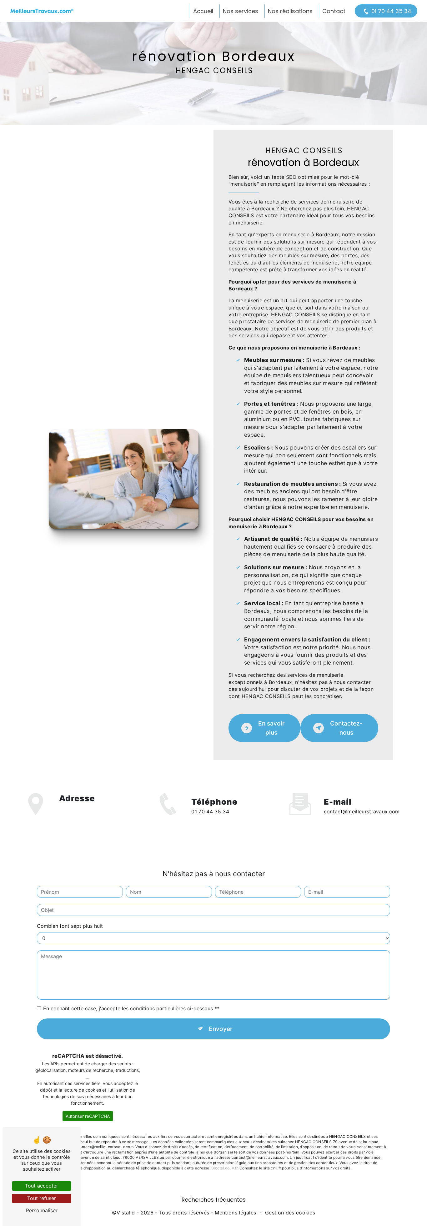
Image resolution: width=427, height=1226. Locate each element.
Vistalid (126, 1212)
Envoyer (220, 1029)
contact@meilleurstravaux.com (362, 811)
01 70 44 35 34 (391, 11)
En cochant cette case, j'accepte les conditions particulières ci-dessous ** (131, 1008)
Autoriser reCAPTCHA (88, 1116)
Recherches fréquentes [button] (214, 1199)
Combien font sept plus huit (70, 926)
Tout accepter (41, 1186)
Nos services (240, 11)
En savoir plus (271, 728)
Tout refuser (41, 1198)
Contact (333, 11)
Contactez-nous (346, 728)
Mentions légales (235, 1212)
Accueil (203, 11)
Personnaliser (42, 1210)
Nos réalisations (290, 11)
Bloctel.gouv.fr (224, 1168)
